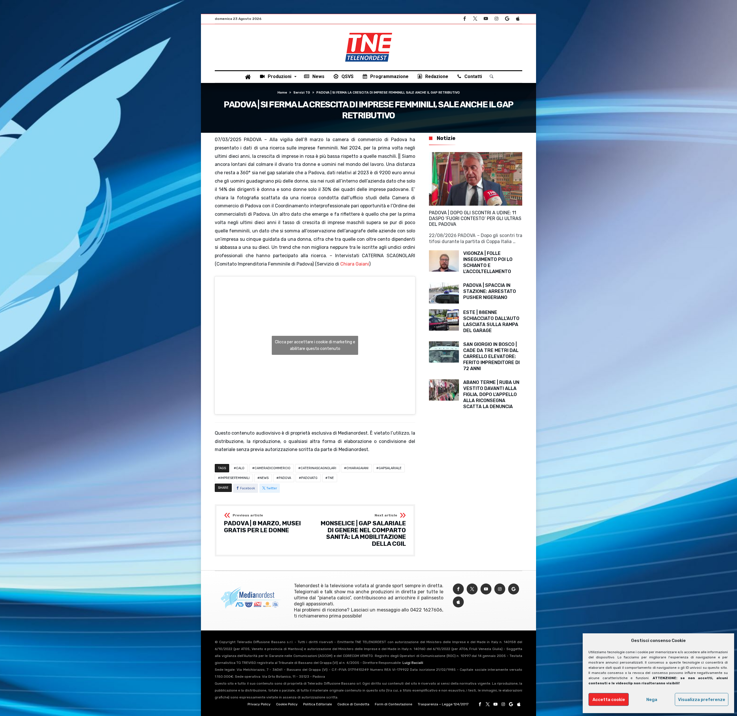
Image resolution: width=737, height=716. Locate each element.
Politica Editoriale (317, 704)
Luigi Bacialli (412, 663)
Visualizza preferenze (701, 699)
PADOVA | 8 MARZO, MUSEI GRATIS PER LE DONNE (262, 523)
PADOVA (285, 478)
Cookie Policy (287, 704)
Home (282, 92)
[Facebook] (464, 19)
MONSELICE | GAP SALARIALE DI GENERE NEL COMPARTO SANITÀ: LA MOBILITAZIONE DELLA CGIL (363, 530)
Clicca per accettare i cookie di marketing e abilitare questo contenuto (315, 345)
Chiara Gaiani (354, 264)
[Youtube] (485, 19)
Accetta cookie (608, 699)
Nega (651, 699)
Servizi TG (301, 92)
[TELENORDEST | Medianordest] (368, 32)
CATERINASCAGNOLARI (318, 468)
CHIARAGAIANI (357, 468)
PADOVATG (309, 478)
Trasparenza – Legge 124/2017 (443, 704)
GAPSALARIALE (390, 468)
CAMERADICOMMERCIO (272, 468)
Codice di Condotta (353, 704)
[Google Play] (507, 19)
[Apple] (517, 19)
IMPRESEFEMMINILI (235, 478)
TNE (331, 478)
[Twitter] (475, 19)
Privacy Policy (259, 704)
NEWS (264, 478)
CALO (240, 468)
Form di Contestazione (393, 704)
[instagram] (496, 19)
